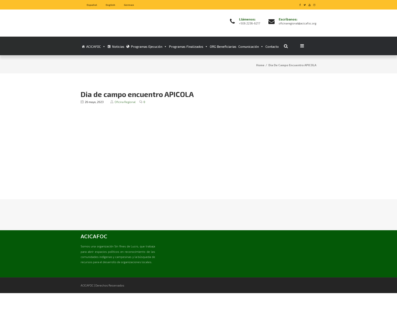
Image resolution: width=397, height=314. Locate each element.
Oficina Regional (125, 102)
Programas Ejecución (146, 46)
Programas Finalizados (186, 46)
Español (92, 4)
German (129, 4)
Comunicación (248, 46)
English (110, 4)
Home (260, 65)
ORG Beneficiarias (223, 46)
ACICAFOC (93, 46)
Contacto (272, 46)
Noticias (118, 46)
